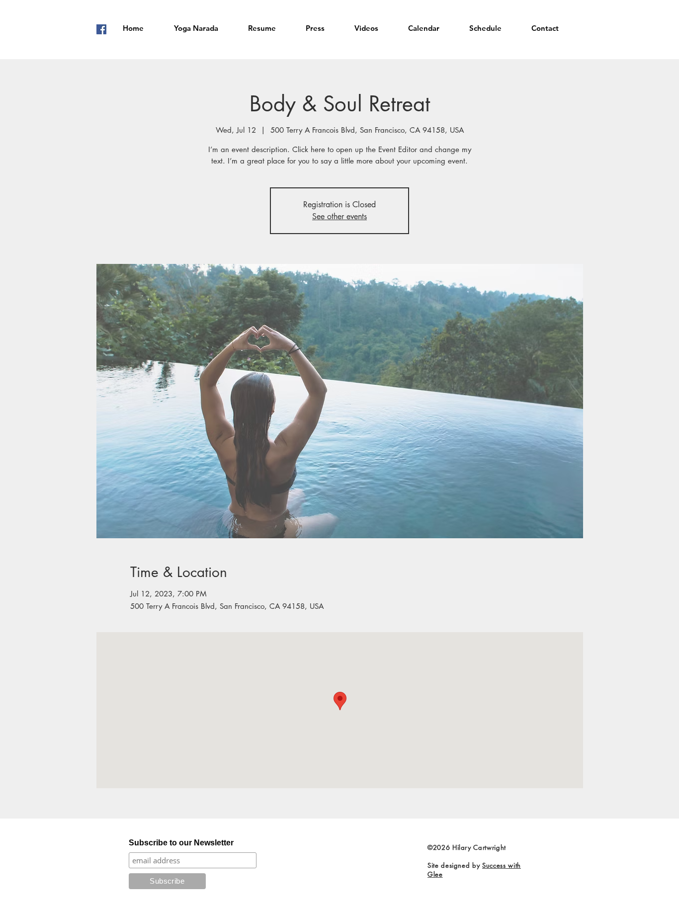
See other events (339, 216)
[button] (196, 28)
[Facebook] (101, 29)
